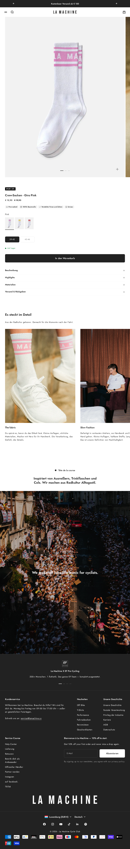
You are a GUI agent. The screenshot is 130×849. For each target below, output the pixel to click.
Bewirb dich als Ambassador (12, 760)
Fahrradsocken (84, 719)
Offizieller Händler (14, 767)
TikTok (8, 786)
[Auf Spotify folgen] (85, 824)
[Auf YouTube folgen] (60, 824)
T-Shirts (80, 710)
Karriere (107, 719)
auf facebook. (11, 781)
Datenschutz (109, 729)
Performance (83, 715)
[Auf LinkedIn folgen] (77, 824)
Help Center (11, 744)
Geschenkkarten (84, 729)
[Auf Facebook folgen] (44, 824)
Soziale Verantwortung (114, 710)
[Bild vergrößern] (117, 169)
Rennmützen (83, 724)
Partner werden (12, 771)
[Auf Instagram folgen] (52, 824)
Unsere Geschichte (112, 705)
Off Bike (81, 705)
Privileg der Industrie (113, 715)
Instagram (9, 776)
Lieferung (9, 748)
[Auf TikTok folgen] (69, 824)
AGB (105, 724)
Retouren (9, 753)
